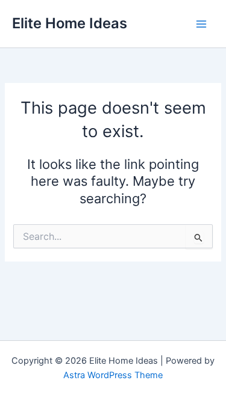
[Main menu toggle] (201, 24)
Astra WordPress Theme (113, 375)
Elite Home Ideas (69, 23)
